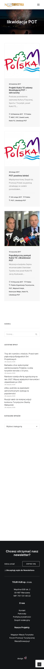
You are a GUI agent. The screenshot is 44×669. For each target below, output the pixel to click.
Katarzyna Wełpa (15, 292)
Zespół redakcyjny (22, 620)
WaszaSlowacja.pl (22, 641)
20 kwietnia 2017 (17, 114)
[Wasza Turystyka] (14, 4)
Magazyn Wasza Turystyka (22, 634)
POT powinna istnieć (19, 175)
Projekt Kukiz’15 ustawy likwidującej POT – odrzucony (21, 90)
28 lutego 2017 (16, 197)
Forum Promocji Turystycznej (22, 638)
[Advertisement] (22, 458)
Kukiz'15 (12, 121)
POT (17, 117)
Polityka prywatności (22, 617)
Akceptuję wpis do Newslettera (20, 570)
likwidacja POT (21, 121)
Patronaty (22, 613)
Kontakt (22, 610)
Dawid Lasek (24, 117)
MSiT (13, 117)
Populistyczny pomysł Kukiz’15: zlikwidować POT (20, 258)
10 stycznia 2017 (17, 282)
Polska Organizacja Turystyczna (22, 285)
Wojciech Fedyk (18, 288)
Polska (28, 114)
